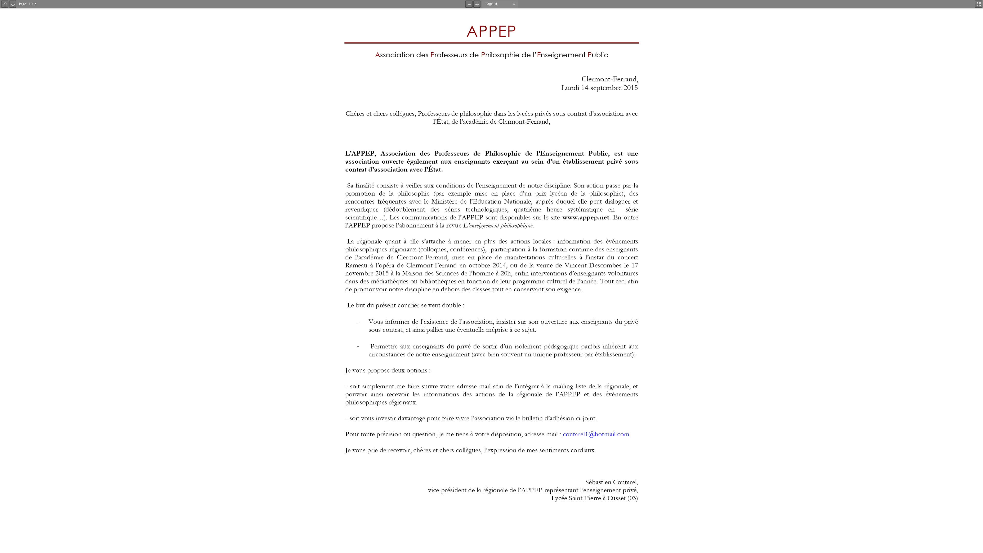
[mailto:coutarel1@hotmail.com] (595, 434)
